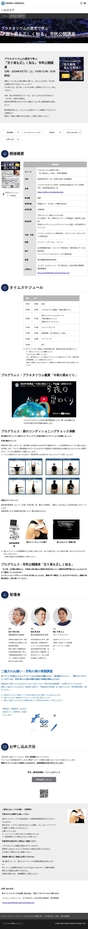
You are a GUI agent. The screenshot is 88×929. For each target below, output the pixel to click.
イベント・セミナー (17, 16)
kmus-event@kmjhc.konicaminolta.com (53, 273)
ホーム (5, 16)
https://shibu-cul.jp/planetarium (50, 192)
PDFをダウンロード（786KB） (12, 194)
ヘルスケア (7, 10)
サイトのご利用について (12, 923)
